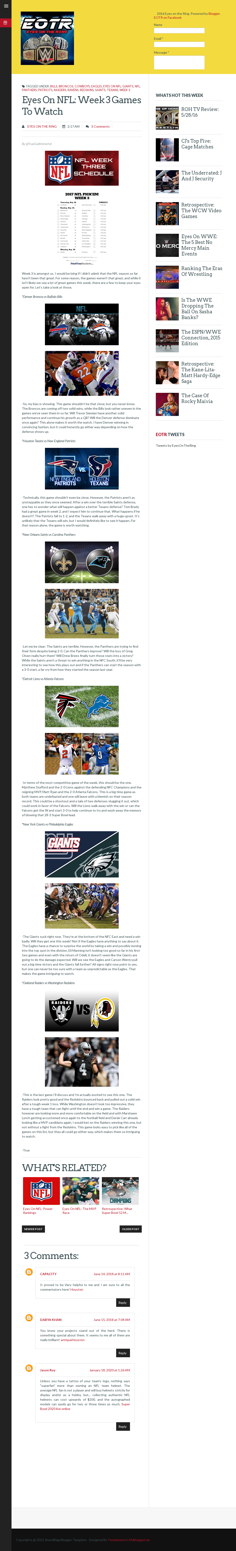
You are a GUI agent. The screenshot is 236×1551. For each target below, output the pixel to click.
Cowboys (82, 86)
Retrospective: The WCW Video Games (201, 210)
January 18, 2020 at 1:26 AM (109, 1370)
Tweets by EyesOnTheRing (176, 445)
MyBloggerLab (139, 1540)
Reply (122, 1303)
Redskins (87, 90)
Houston (77, 1289)
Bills (53, 86)
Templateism (117, 1540)
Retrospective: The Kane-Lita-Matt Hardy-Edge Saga (200, 372)
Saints (100, 90)
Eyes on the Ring (42, 126)
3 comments (100, 126)
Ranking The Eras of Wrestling (201, 271)
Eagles (96, 86)
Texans (112, 90)
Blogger (214, 13)
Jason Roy (47, 1370)
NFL (137, 86)
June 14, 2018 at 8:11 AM (112, 1274)
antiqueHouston (73, 1340)
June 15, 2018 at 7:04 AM (112, 1320)
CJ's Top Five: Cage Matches (197, 144)
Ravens (73, 90)
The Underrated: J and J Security (201, 176)
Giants (127, 86)
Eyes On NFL (112, 86)
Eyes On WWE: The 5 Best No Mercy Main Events (199, 245)
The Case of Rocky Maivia (197, 398)
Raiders (60, 90)
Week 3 (125, 90)
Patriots (45, 90)
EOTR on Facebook (168, 17)
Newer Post (33, 1229)
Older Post (130, 1229)
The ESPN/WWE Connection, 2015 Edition (201, 337)
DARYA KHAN (51, 1320)
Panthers (29, 90)
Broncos (66, 86)
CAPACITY (48, 1274)
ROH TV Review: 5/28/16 (200, 112)
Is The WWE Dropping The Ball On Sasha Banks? (197, 308)
